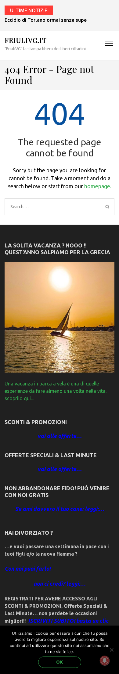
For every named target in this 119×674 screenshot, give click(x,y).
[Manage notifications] (105, 660)
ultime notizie (28, 10)
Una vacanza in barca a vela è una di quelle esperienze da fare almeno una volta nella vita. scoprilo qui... (55, 391)
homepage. (97, 186)
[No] (111, 650)
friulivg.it (26, 40)
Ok (59, 662)
